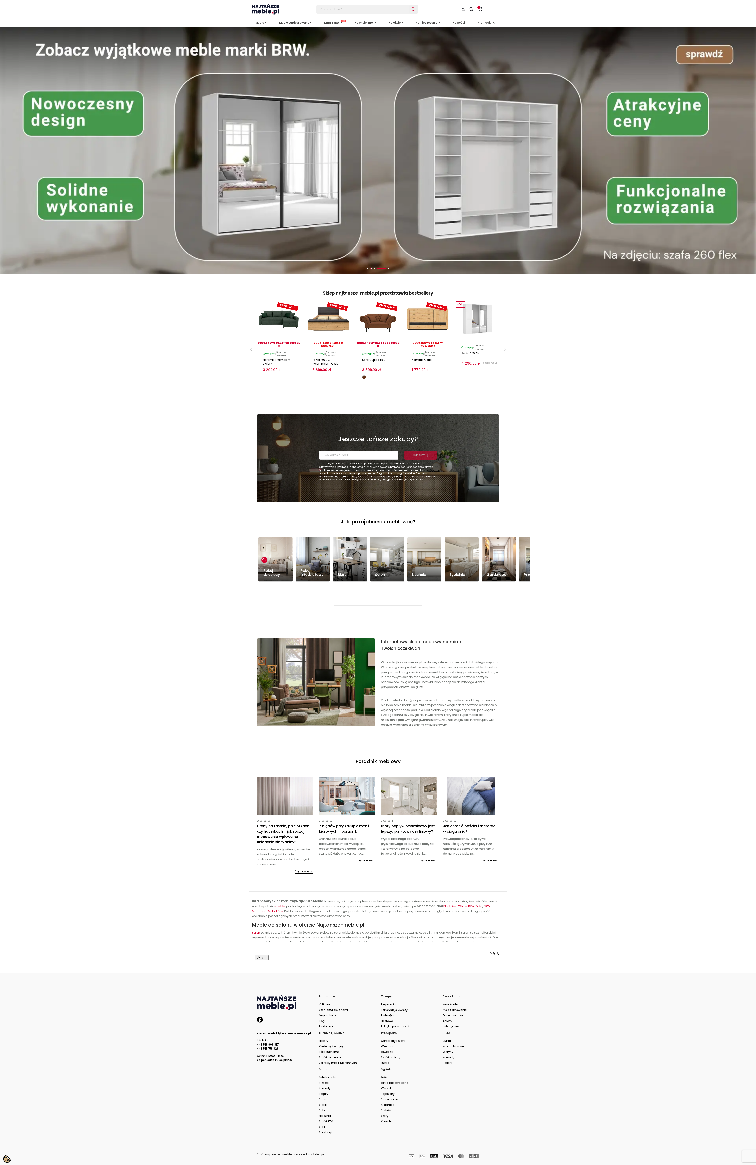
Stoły (322, 1084)
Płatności (387, 1000)
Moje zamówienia (455, 994)
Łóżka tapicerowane (394, 1067)
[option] (378, 143)
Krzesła (324, 1067)
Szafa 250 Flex (471, 338)
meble (280, 890)
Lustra (385, 1047)
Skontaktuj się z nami (333, 994)
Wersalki (386, 1073)
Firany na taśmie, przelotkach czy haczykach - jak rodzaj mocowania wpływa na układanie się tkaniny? (283, 818)
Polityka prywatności (395, 1011)
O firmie (324, 989)
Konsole (386, 1106)
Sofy (322, 1095)
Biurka (447, 1025)
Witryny (448, 1036)
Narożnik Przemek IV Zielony (276, 346)
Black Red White (455, 890)
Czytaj (495, 937)
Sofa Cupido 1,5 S (373, 344)
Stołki (322, 1111)
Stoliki (323, 1089)
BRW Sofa (475, 890)
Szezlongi (325, 1117)
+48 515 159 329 (268, 1033)
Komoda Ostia (422, 344)
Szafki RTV (326, 1106)
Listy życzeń (451, 1011)
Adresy (447, 1005)
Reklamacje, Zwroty (394, 994)
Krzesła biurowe (453, 1031)
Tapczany (388, 1078)
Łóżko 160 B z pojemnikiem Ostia (325, 346)
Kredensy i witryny (331, 1031)
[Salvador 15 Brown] (364, 361)
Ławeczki (387, 1036)
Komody (448, 1042)
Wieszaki (387, 1031)
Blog (322, 1005)
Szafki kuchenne (330, 1042)
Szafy (384, 1100)
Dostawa (387, 1005)
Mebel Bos (275, 895)
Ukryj (261, 941)
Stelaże (386, 1095)
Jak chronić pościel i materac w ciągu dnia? (469, 813)
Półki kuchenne (329, 1036)
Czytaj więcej (304, 855)
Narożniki (325, 1100)
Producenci (326, 1011)
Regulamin (388, 989)
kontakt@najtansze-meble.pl (289, 1018)
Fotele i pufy (327, 1062)
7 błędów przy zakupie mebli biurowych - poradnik (344, 813)
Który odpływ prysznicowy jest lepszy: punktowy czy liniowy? (408, 813)
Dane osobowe (453, 1000)
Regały (447, 1047)
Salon (256, 917)
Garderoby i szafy (393, 1025)
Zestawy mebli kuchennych (338, 1047)
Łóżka (384, 1062)
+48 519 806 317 (268, 1029)
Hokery (323, 1025)
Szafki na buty (390, 1042)
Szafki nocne (389, 1084)
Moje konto (450, 989)
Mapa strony (327, 1000)
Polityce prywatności (411, 463)
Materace (387, 1089)
